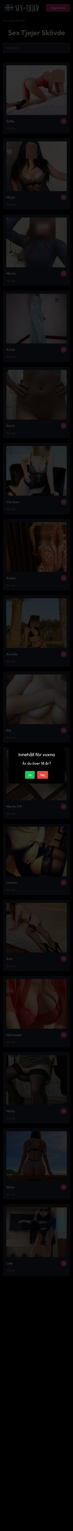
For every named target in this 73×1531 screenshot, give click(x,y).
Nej (42, 775)
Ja (30, 775)
